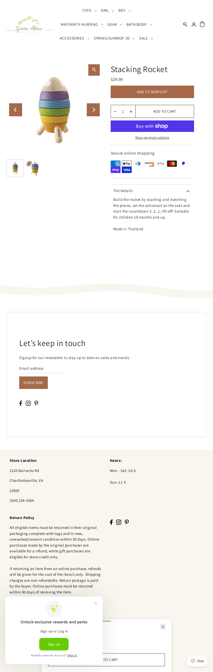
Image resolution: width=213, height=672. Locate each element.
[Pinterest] (36, 403)
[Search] (185, 24)
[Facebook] (20, 403)
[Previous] (15, 109)
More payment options (152, 137)
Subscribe (33, 382)
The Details (123, 190)
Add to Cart (164, 111)
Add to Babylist (152, 91)
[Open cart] (202, 24)
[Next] (93, 109)
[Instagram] (28, 403)
